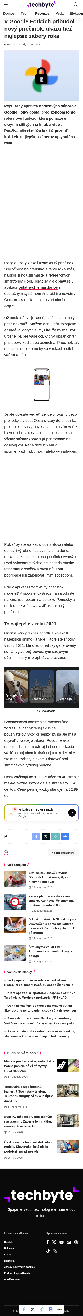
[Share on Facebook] (23, 1309)
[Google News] (69, 1242)
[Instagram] (76, 1242)
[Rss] (55, 1251)
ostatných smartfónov (38, 287)
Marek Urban (12, 44)
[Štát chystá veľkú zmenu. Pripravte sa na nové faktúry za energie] (15, 953)
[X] (54, 1242)
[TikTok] (48, 1251)
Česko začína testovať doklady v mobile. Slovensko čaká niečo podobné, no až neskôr (28, 1146)
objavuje (62, 281)
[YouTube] (61, 1242)
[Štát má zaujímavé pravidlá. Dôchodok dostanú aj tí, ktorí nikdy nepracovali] (15, 879)
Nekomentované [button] (65, 852)
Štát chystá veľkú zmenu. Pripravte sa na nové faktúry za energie (51, 951)
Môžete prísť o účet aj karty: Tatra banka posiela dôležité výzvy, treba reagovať (29, 1065)
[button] (7, 4)
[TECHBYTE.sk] (41, 4)
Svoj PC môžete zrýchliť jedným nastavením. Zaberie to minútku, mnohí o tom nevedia (28, 1121)
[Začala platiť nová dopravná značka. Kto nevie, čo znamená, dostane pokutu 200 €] (15, 902)
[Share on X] (32, 1309)
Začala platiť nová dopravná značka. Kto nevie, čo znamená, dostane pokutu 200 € (51, 900)
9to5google (48, 710)
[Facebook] (47, 1242)
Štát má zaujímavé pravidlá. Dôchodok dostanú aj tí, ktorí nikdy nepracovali (50, 877)
